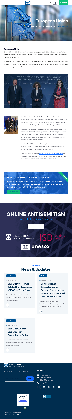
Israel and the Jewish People (47, 26)
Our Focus (34, 26)
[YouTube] (59, 387)
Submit (30, 378)
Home (27, 26)
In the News (43, 275)
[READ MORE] (7, 305)
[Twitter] (44, 387)
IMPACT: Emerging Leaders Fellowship (51, 153)
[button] (50, 3)
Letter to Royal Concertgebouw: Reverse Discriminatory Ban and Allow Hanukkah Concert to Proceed (53, 290)
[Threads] (54, 387)
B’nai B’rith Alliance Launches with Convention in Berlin (18, 331)
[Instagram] (49, 387)
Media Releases (11, 275)
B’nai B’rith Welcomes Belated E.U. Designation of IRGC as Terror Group (20, 287)
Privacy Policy (16, 415)
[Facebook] (39, 387)
